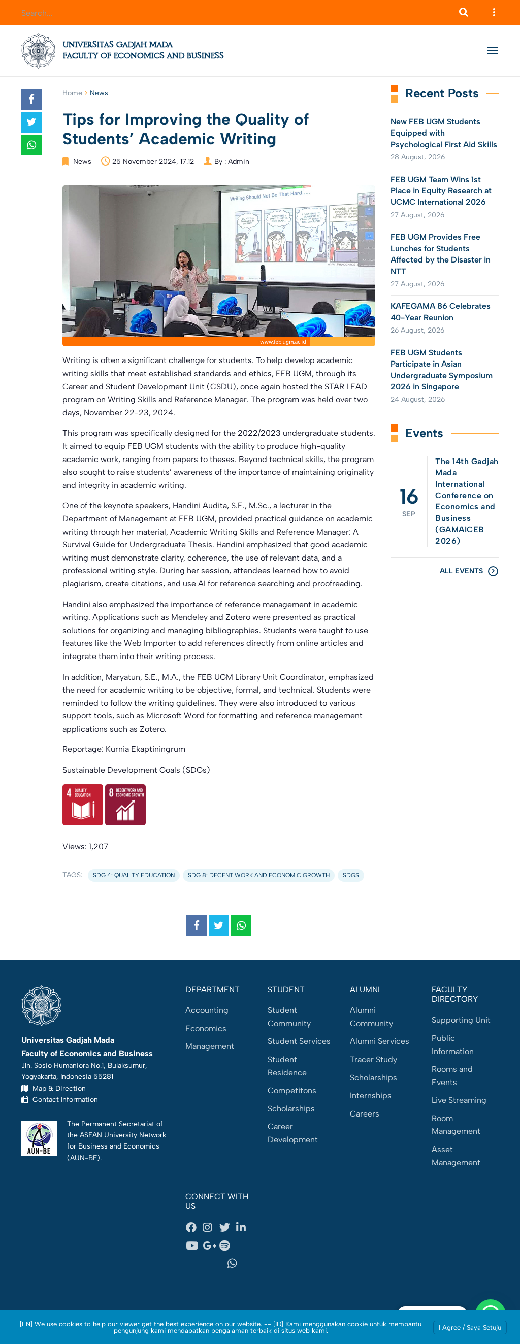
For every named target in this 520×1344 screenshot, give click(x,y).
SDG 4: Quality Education (134, 875)
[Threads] (244, 1245)
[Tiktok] (202, 1264)
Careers (364, 1114)
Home (72, 93)
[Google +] (211, 1245)
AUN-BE (83, 1158)
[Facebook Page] (194, 1228)
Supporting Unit (461, 1020)
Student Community (289, 1016)
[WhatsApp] (236, 1264)
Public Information (453, 1044)
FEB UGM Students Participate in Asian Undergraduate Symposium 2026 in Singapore (442, 369)
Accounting (207, 1010)
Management (209, 1046)
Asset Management (456, 1155)
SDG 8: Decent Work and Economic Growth (259, 875)
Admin (238, 161)
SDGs (351, 875)
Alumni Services (379, 1041)
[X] (227, 1228)
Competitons (292, 1090)
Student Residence (287, 1066)
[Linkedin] (244, 1228)
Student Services (299, 1041)
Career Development (293, 1133)
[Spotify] (227, 1245)
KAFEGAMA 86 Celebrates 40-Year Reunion (441, 311)
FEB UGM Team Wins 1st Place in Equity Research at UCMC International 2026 (441, 191)
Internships (371, 1095)
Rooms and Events (452, 1075)
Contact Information (63, 1099)
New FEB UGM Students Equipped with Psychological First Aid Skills (444, 133)
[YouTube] (194, 1245)
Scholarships (291, 1108)
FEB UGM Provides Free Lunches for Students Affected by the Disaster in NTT (441, 254)
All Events (461, 571)
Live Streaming (459, 1100)
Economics (205, 1028)
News (99, 93)
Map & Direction (57, 1088)
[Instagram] (211, 1228)
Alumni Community (371, 1016)
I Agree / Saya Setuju (470, 1327)
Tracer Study (373, 1059)
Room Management (456, 1124)
